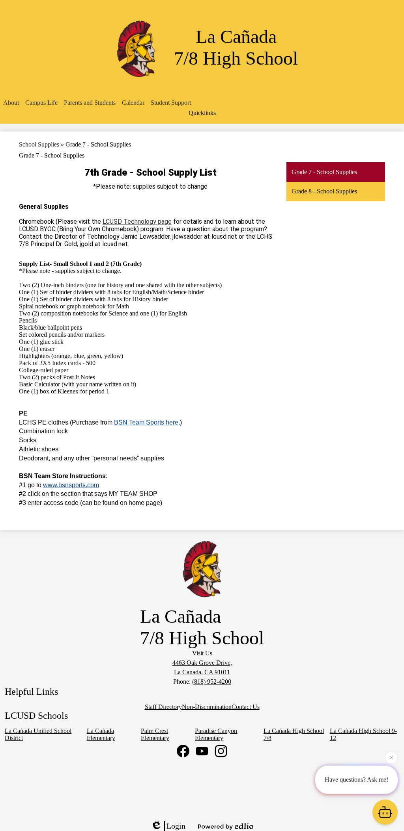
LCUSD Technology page (137, 221)
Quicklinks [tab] (202, 112)
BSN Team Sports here (146, 422)
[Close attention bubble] (391, 757)
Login (175, 826)
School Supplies (39, 144)
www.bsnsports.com (71, 485)
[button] (11, 102)
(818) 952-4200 (211, 681)
